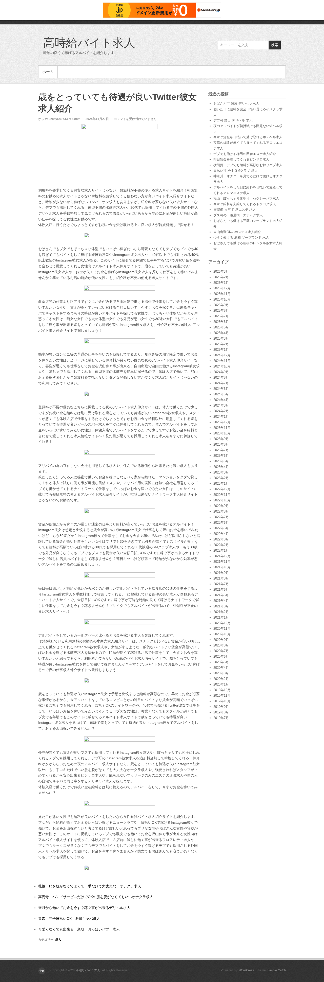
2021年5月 (221, 595)
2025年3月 (221, 338)
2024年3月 (221, 405)
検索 (274, 45)
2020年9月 (221, 640)
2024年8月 (221, 377)
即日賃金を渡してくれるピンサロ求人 (241, 159)
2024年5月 (221, 394)
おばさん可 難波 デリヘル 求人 (236, 104)
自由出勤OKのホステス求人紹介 (237, 232)
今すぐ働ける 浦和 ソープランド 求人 (241, 237)
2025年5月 (221, 327)
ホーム (48, 71)
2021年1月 (221, 617)
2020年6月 (221, 656)
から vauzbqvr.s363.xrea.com (59, 119)
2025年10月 (222, 299)
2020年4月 (221, 668)
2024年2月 (221, 411)
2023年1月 (221, 483)
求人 (58, 939)
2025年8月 (221, 310)
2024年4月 (221, 400)
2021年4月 (221, 601)
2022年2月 (221, 545)
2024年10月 (222, 366)
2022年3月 (221, 539)
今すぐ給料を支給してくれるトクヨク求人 (244, 204)
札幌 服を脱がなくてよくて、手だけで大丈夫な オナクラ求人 (89, 886)
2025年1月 (221, 350)
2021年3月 (221, 606)
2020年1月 (221, 684)
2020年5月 (221, 662)
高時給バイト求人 (89, 42)
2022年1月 (221, 550)
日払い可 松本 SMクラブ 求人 (235, 170)
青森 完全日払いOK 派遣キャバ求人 (69, 919)
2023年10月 (222, 433)
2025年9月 (221, 305)
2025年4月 (221, 333)
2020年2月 (221, 679)
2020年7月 (221, 651)
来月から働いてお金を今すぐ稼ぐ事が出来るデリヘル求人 (84, 908)
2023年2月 (221, 478)
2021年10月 (222, 567)
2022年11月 (222, 495)
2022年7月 (221, 517)
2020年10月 (222, 634)
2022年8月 (221, 511)
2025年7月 (221, 316)
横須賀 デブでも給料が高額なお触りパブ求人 (247, 165)
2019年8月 (221, 712)
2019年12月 (222, 690)
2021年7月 (221, 584)
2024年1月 (221, 416)
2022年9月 (221, 506)
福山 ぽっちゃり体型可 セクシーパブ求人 (246, 198)
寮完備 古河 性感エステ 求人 (234, 210)
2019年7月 (221, 718)
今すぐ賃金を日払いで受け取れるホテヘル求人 (247, 137)
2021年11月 (222, 562)
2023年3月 (221, 472)
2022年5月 (221, 528)
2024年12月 (222, 355)
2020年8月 (221, 645)
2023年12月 (222, 422)
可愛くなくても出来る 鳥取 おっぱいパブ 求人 (79, 929)
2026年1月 (221, 283)
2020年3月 (221, 673)
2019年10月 (222, 701)
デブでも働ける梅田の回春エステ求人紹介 (244, 154)
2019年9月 (221, 707)
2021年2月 (221, 612)
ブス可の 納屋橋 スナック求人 (238, 215)
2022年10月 (222, 500)
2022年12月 (222, 489)
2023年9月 (221, 439)
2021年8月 (221, 578)
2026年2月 (221, 277)
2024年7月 (221, 383)
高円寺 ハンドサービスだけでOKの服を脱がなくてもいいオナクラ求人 (95, 897)
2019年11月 (222, 695)
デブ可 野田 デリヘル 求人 (233, 120)
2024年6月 (221, 389)
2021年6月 (221, 589)
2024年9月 (221, 372)
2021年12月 (222, 556)
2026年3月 (221, 271)
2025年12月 (222, 288)
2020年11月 (222, 628)
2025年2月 (221, 344)
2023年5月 (221, 461)
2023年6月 (221, 456)
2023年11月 (222, 428)
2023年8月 (221, 444)
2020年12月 (222, 623)
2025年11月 (222, 294)
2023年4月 (221, 467)
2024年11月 (222, 361)
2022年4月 (221, 534)
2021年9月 (221, 573)
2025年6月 (221, 322)
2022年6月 (221, 522)
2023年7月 (221, 450)
